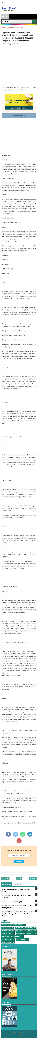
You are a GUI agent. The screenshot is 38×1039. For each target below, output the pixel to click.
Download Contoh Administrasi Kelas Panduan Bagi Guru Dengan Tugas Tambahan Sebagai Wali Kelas (18, 914)
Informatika (18, 925)
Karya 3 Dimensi (6, 942)
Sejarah (29, 933)
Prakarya (5, 44)
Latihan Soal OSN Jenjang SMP (12, 902)
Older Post (33, 878)
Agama (30, 930)
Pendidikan (5, 925)
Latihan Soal (6, 927)
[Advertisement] (19, 65)
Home (19, 878)
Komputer (17, 936)
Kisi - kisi (19, 933)
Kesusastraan (6, 933)
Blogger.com (22, 1035)
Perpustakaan (6, 930)
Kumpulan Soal (6, 939)
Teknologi (28, 927)
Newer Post (5, 878)
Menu (6, 16)
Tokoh (18, 927)
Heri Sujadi (21, 1032)
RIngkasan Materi (13, 44)
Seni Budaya (5, 936)
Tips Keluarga (21, 939)
